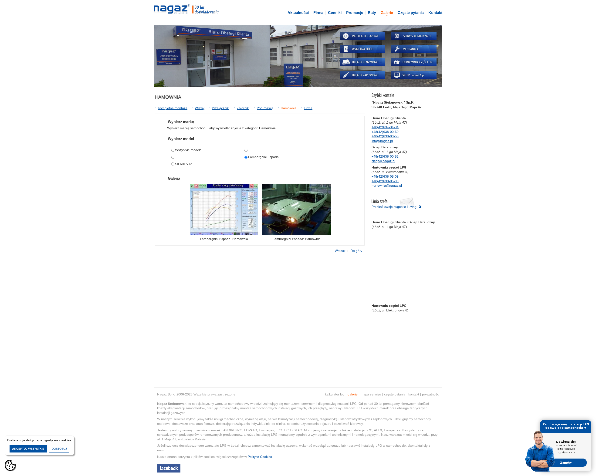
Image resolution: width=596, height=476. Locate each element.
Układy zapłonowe (362, 75)
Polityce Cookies (260, 457)
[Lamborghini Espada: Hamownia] (224, 209)
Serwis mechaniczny (414, 49)
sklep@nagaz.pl (383, 161)
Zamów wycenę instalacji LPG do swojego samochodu (566, 425)
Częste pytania (411, 13)
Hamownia (288, 108)
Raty (372, 13)
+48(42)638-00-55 (385, 136)
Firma (318, 13)
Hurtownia (414, 62)
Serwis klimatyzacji (414, 36)
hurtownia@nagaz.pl (387, 185)
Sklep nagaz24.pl (414, 75)
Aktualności (298, 13)
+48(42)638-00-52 (385, 156)
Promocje (354, 13)
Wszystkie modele (188, 150)
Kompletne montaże (172, 108)
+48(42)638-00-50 (385, 132)
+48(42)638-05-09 (385, 176)
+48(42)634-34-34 (385, 127)
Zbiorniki (243, 108)
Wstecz (340, 251)
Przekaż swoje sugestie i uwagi (394, 207)
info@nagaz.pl (382, 141)
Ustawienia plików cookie (10, 465)
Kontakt (435, 13)
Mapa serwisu (371, 394)
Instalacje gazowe (362, 36)
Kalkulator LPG (335, 394)
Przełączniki (220, 108)
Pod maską (265, 108)
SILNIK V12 (183, 164)
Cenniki (335, 13)
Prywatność (430, 394)
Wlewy (199, 108)
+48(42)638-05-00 (385, 181)
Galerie (387, 13)
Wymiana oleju (362, 49)
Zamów (566, 462)
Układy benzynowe (362, 62)
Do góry (356, 251)
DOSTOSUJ (59, 448)
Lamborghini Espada (263, 157)
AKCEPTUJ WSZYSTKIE (28, 448)
